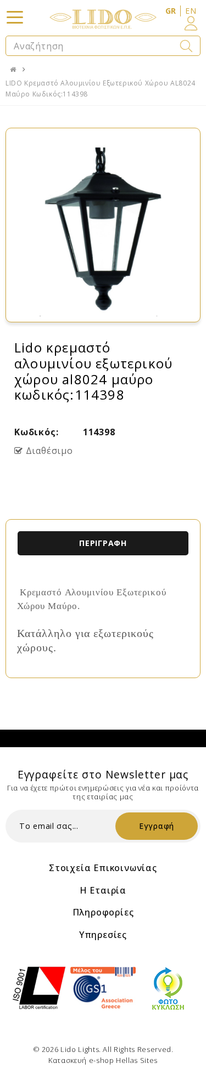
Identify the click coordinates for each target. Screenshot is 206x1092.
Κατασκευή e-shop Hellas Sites (103, 1060)
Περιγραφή (102, 543)
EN (190, 10)
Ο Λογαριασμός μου (191, 23)
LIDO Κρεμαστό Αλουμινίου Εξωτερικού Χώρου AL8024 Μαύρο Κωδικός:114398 (100, 88)
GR (170, 10)
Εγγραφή (156, 826)
